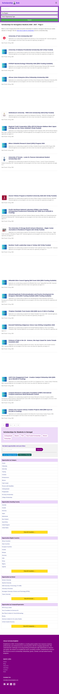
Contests (4, 474)
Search (29, 20)
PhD (22, 435)
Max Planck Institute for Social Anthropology (12, 613)
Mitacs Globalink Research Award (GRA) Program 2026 (27, 143)
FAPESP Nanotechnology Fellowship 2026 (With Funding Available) (31, 63)
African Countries (6, 541)
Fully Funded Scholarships (33, 435)
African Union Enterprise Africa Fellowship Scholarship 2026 (28, 77)
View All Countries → (29, 532)
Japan (3, 513)
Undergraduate (8, 435)
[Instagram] (14, 684)
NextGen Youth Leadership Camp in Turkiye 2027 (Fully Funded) (30, 245)
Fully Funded (5, 483)
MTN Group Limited (7, 607)
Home (5, 661)
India (3, 558)
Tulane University (6, 594)
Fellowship (4, 466)
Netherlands (5, 516)
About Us (5, 665)
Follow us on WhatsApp (24, 454)
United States (5, 527)
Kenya (3, 561)
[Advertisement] (29, 98)
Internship (4, 468)
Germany (4, 510)
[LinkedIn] (11, 684)
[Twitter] (8, 684)
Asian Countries (6, 543)
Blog (4, 663)
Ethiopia (4, 552)
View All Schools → (29, 598)
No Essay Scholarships (7, 494)
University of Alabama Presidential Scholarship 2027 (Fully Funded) (31, 50)
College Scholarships (7, 497)
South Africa (5, 522)
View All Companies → (29, 626)
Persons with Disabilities (8, 486)
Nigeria (3, 563)
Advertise (5, 667)
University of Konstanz (7, 588)
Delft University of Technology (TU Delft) (11, 585)
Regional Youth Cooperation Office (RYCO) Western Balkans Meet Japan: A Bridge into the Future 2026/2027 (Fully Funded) (33, 127)
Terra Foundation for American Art (10, 610)
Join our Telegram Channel (10, 454)
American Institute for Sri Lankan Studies (12, 619)
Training (4, 471)
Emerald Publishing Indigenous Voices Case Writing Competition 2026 (32, 325)
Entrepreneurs (5, 477)
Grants (3, 463)
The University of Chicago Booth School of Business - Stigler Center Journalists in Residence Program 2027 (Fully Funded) (31, 229)
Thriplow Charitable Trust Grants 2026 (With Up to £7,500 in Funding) (31, 311)
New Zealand (5, 519)
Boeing (3, 616)
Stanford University (6, 582)
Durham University (6, 580)
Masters (17, 435)
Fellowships (7, 438)
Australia (4, 505)
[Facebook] (4, 684)
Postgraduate (5, 491)
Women (45, 435)
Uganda (4, 566)
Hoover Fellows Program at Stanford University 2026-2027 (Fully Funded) (33, 196)
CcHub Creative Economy (8, 621)
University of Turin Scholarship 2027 (20, 36)
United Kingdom (6, 524)
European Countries (7, 546)
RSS (4, 671)
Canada (4, 507)
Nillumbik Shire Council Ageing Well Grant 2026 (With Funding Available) (32, 280)
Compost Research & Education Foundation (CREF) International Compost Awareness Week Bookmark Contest (30, 393)
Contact (5, 669)
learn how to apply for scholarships (25, 30)
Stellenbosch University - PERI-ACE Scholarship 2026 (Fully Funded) (31, 112)
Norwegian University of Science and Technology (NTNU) (16, 591)
